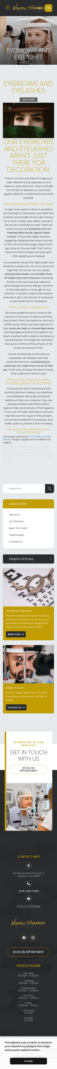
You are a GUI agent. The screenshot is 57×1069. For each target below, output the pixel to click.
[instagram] (33, 938)
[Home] (22, 8)
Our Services (16, 521)
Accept (28, 1061)
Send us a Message (28, 906)
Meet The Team (18, 528)
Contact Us (15, 541)
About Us (14, 514)
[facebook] (24, 938)
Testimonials (16, 535)
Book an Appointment (28, 769)
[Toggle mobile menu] (8, 7)
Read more (14, 634)
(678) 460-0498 (28, 891)
